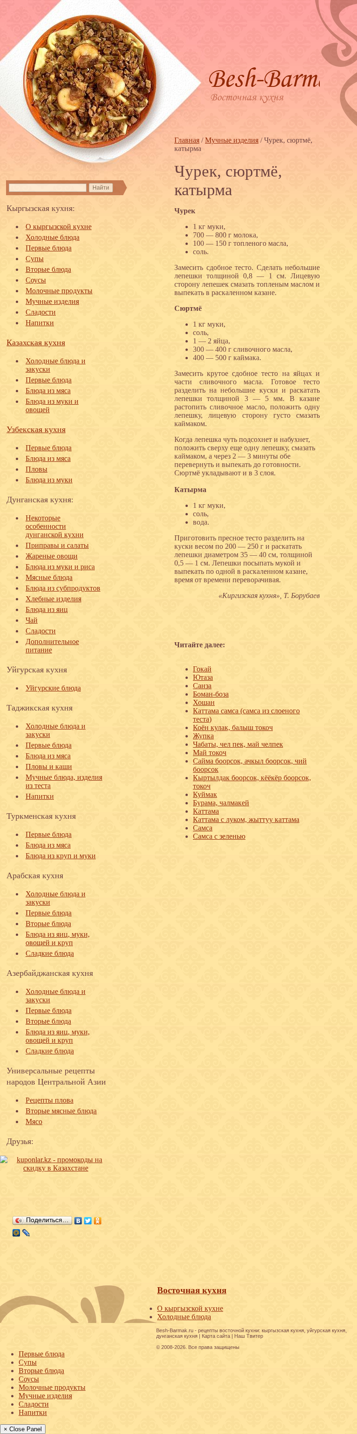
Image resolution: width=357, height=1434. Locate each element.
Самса (202, 828)
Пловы (36, 469)
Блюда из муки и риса (60, 567)
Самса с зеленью (219, 836)
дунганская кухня (177, 1336)
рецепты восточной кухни (228, 1330)
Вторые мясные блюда (61, 1111)
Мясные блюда (49, 577)
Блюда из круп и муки (61, 856)
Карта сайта (216, 1336)
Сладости (41, 312)
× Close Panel (23, 1429)
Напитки (40, 323)
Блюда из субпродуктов (63, 588)
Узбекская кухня (36, 428)
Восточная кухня (191, 1290)
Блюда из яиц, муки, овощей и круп (58, 938)
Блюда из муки (49, 480)
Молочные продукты (59, 291)
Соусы (36, 280)
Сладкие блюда (50, 953)
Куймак (205, 794)
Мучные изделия (52, 301)
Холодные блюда (52, 237)
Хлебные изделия (53, 599)
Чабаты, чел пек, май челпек (238, 744)
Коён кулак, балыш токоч (233, 727)
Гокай (202, 669)
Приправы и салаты (57, 545)
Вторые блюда (48, 269)
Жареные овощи (52, 556)
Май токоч (209, 752)
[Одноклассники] (98, 1221)
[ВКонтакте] (78, 1221)
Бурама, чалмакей (221, 803)
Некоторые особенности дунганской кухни (55, 526)
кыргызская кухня (283, 1330)
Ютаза (203, 677)
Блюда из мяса (48, 391)
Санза (202, 686)
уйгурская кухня (326, 1330)
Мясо (34, 1121)
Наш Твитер (248, 1336)
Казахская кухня (36, 342)
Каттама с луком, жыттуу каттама (246, 819)
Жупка (203, 736)
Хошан (204, 702)
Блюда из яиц (47, 609)
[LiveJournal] (26, 1233)
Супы (35, 259)
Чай (32, 620)
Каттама (206, 811)
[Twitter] (88, 1221)
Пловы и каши (49, 766)
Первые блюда (49, 248)
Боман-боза (211, 694)
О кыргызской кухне (59, 226)
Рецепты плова (49, 1100)
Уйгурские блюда (53, 688)
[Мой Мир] (16, 1233)
